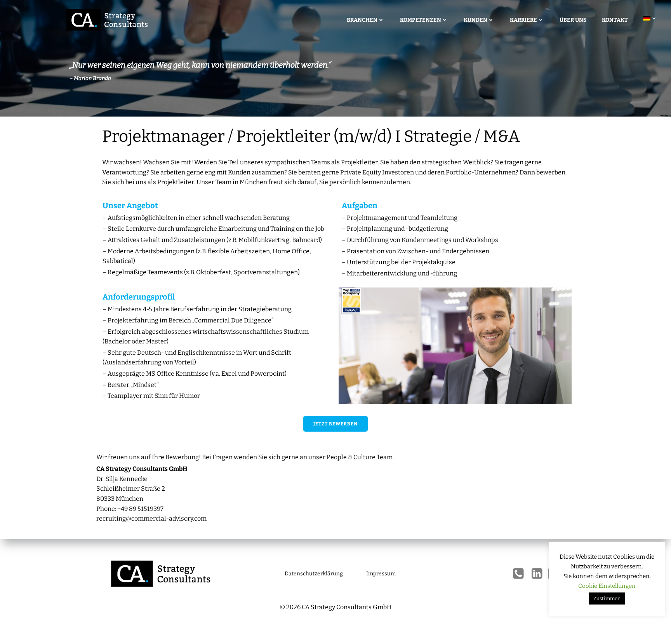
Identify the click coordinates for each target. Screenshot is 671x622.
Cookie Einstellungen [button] (607, 585)
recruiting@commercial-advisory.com (151, 518)
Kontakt (615, 20)
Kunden (475, 20)
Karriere (523, 20)
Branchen (362, 20)
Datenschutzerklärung (314, 573)
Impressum (381, 573)
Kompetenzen (420, 20)
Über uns (573, 20)
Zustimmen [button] (607, 598)
